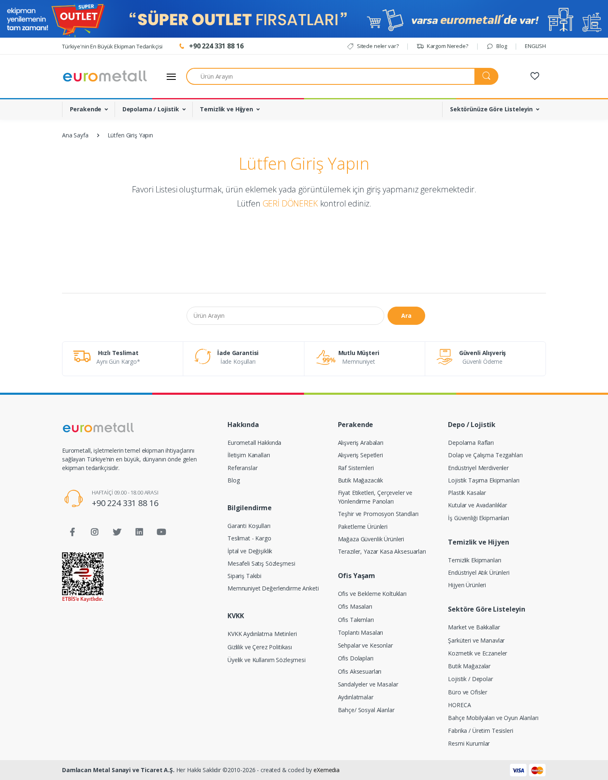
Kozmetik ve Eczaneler (477, 653)
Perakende (86, 109)
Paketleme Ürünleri (363, 526)
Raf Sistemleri (356, 468)
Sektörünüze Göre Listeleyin (491, 109)
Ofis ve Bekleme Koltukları (372, 594)
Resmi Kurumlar (469, 743)
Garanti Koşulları (248, 526)
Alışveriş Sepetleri (360, 455)
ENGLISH (535, 46)
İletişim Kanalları (248, 455)
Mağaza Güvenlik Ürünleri (371, 539)
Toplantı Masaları (360, 632)
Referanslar (242, 468)
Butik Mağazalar (469, 666)
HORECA (459, 705)
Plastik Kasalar (467, 493)
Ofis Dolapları (355, 658)
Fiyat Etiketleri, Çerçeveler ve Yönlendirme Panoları (375, 497)
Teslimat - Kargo (249, 538)
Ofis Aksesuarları (360, 671)
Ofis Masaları (355, 606)
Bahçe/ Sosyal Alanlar (366, 710)
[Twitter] (117, 532)
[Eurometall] (105, 76)
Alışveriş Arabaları (360, 442)
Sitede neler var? (377, 46)
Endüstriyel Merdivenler (478, 468)
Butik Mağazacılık (360, 480)
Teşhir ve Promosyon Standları (378, 514)
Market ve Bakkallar (474, 627)
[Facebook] (72, 532)
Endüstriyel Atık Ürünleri (478, 572)
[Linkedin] (139, 532)
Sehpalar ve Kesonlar (365, 645)
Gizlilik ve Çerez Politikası (259, 647)
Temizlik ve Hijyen (226, 109)
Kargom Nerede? (447, 46)
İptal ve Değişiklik (249, 551)
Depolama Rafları (471, 442)
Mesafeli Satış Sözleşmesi (261, 563)
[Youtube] (161, 532)
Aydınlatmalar (355, 697)
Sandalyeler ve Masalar (368, 684)
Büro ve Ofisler (467, 692)
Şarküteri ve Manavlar (476, 640)
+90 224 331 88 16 (125, 503)
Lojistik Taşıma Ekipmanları (483, 480)
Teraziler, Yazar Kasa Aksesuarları (382, 551)
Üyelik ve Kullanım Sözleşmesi (266, 660)
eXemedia (327, 770)
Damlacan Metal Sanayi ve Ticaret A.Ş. (118, 770)
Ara (406, 315)
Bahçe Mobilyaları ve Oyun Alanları (493, 718)
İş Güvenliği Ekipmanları (478, 518)
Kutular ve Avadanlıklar (477, 505)
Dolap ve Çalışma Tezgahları (485, 455)
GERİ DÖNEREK (290, 203)
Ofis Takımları (356, 620)
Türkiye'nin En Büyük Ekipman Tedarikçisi (112, 46)
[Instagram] (94, 532)
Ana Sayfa (75, 135)
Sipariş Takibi (244, 576)
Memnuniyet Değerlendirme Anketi (273, 588)
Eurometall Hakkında (254, 442)
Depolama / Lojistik (150, 109)
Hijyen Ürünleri (467, 585)
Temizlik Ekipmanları (474, 560)
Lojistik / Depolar (470, 679)
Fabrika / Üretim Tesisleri (480, 730)
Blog (501, 46)
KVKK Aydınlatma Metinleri (262, 634)
